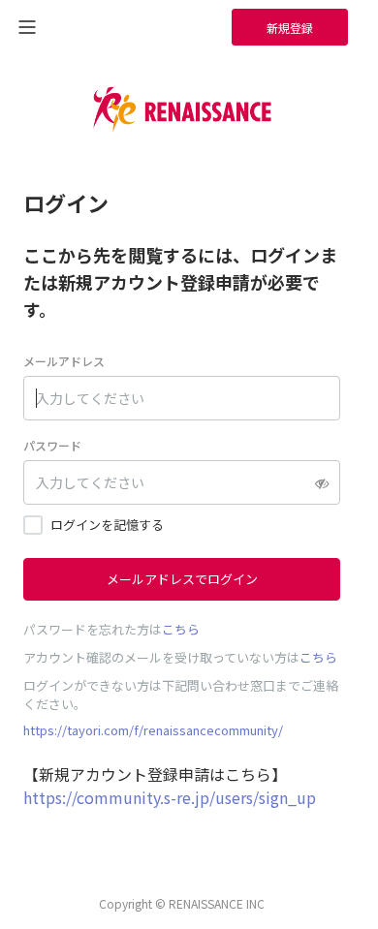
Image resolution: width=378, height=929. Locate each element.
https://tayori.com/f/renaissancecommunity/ (153, 730)
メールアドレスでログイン (182, 579)
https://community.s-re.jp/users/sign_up (169, 797)
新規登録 (290, 27)
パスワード (52, 445)
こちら (181, 629)
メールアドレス (64, 361)
